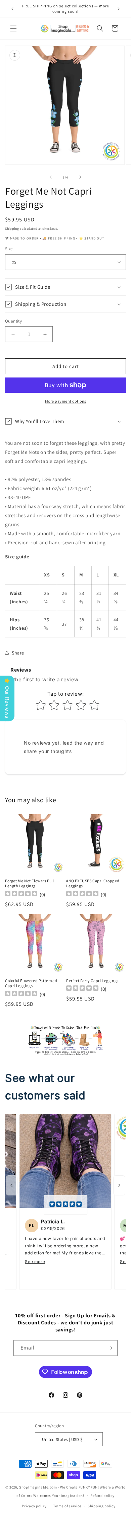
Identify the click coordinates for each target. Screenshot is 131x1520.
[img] (65, 1204)
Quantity (13, 321)
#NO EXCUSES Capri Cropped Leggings (93, 883)
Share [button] (18, 653)
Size (9, 249)
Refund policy (102, 1495)
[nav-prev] (12, 1185)
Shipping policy (102, 1506)
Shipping (12, 228)
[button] (13, 28)
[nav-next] (119, 1185)
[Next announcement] (118, 8)
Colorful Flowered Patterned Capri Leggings (31, 983)
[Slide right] (80, 177)
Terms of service (67, 1506)
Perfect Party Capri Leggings (92, 980)
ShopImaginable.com (38, 1487)
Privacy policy (34, 1506)
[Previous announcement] (12, 8)
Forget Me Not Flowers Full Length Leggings (29, 883)
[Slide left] (50, 177)
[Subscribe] (109, 1348)
